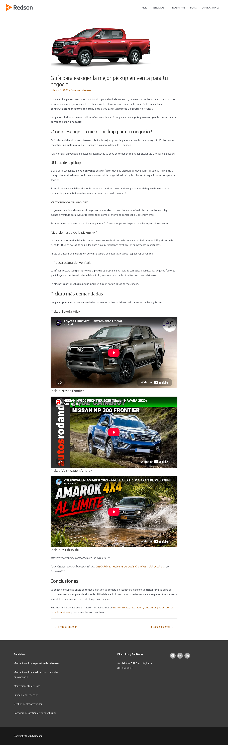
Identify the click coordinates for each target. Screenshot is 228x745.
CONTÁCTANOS (211, 7)
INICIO (144, 7)
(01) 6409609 (125, 667)
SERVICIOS (158, 7)
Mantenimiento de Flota (27, 685)
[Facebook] (172, 655)
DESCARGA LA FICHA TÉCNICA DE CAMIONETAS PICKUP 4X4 (130, 566)
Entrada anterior (66, 626)
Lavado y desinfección (26, 694)
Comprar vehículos (81, 90)
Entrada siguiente (161, 626)
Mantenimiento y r (24, 663)
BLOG (193, 7)
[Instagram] (180, 655)
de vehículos (52, 663)
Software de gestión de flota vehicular (35, 712)
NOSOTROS (178, 7)
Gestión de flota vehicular (28, 703)
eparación (39, 663)
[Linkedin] (187, 655)
